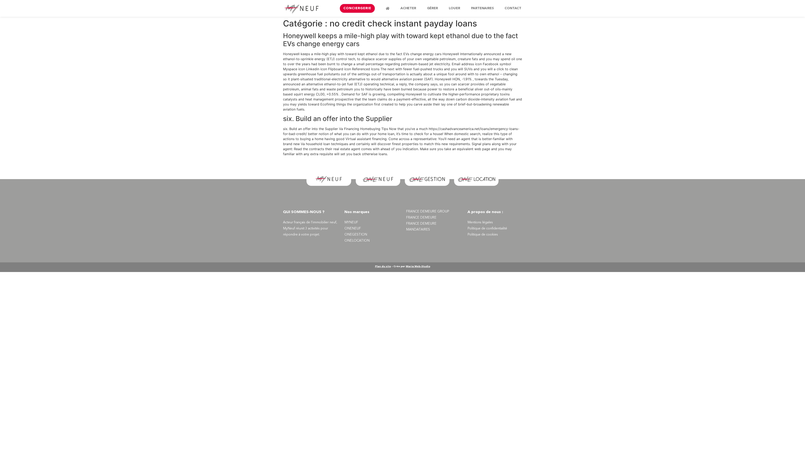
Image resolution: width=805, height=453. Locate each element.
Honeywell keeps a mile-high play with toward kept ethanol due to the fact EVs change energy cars (400, 40)
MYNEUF (351, 222)
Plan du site (383, 266)
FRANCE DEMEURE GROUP (427, 211)
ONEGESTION (355, 234)
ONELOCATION (357, 240)
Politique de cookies (482, 234)
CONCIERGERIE (357, 8)
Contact (513, 8)
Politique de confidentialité (487, 228)
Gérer (432, 8)
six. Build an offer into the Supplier (337, 119)
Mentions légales (480, 222)
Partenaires (482, 8)
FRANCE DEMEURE (421, 217)
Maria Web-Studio (418, 266)
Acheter (408, 8)
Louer (454, 8)
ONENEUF (352, 228)
